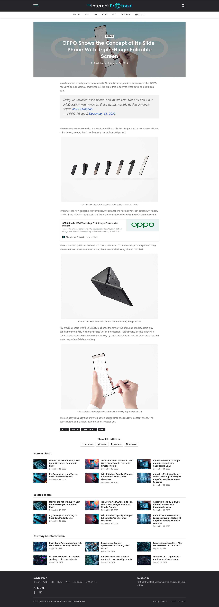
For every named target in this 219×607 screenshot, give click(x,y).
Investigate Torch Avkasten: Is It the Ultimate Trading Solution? (65, 544)
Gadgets (75, 430)
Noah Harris (98, 63)
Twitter (104, 444)
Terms (164, 601)
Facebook (89, 444)
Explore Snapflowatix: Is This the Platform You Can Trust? (167, 544)
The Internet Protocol (58, 601)
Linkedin (117, 444)
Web (87, 14)
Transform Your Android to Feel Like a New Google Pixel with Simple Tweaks (117, 463)
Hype (104, 14)
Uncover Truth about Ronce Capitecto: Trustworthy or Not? (116, 557)
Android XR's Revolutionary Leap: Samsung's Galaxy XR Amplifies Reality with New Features (167, 478)
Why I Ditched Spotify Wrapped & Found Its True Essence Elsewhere (117, 477)
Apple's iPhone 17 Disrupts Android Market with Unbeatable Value (166, 463)
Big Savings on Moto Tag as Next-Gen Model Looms (63, 475)
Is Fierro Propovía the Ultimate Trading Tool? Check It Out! (64, 557)
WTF (114, 14)
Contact (182, 601)
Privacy (156, 601)
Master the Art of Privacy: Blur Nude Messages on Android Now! (64, 463)
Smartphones (89, 430)
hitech (109, 36)
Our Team (125, 14)
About (173, 601)
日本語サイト (140, 14)
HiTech (76, 14)
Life (95, 14)
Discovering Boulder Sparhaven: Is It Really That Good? (115, 546)
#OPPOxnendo (82, 109)
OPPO (101, 430)
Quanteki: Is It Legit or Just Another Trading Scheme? (166, 557)
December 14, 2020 (102, 113)
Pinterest (133, 444)
